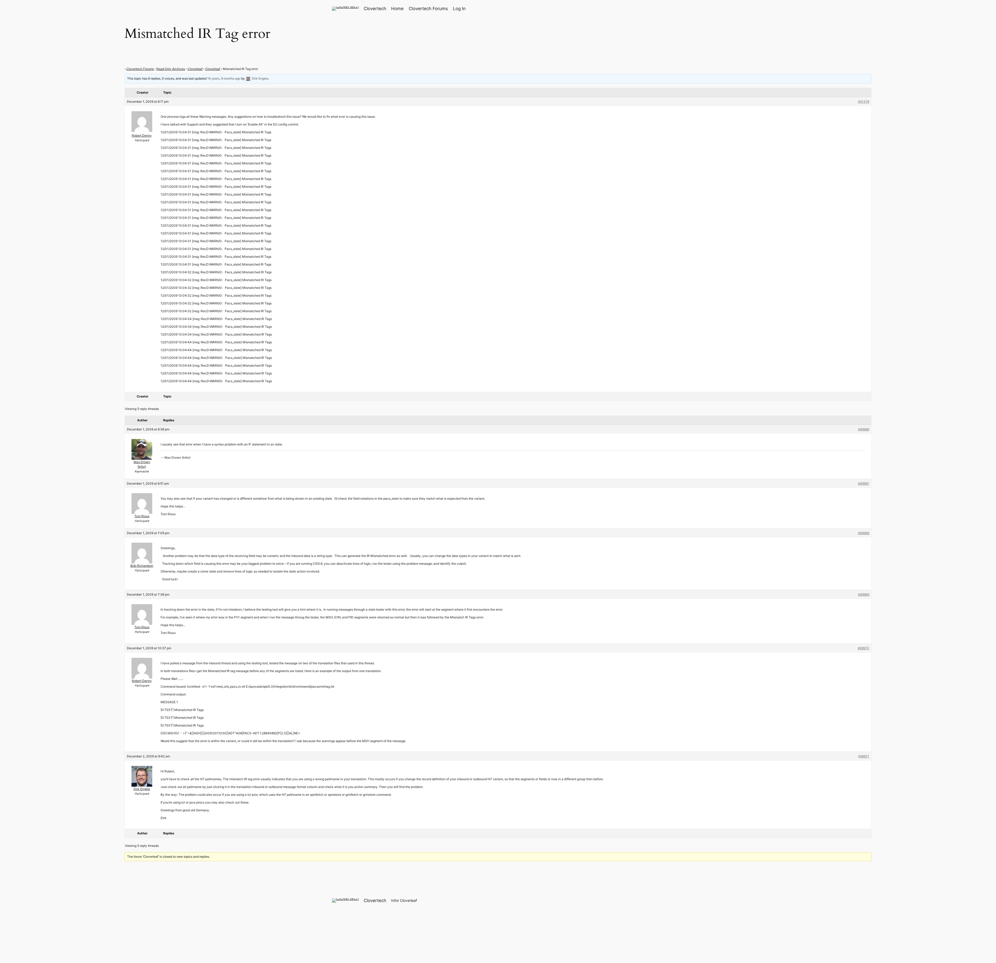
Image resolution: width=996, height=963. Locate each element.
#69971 (863, 756)
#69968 (863, 533)
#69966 (863, 429)
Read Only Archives (170, 69)
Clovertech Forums (140, 69)
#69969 (863, 594)
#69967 (863, 483)
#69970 (863, 648)
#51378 (863, 101)
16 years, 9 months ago (223, 78)
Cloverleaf (195, 69)
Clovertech (375, 8)
